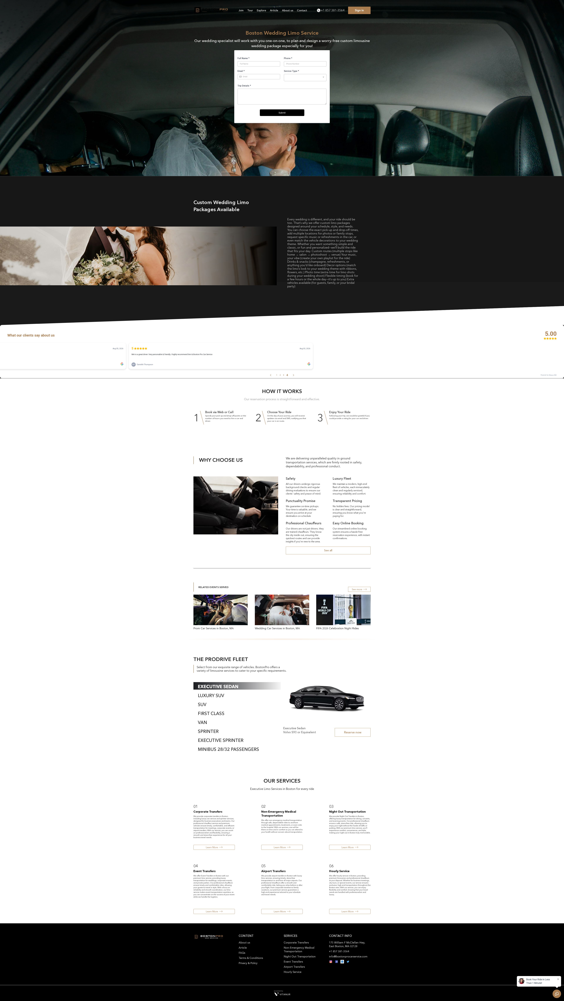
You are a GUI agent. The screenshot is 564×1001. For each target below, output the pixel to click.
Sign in (359, 10)
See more (357, 589)
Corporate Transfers (296, 942)
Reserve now (352, 732)
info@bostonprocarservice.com (348, 956)
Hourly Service (292, 972)
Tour (250, 10)
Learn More (212, 847)
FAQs (242, 952)
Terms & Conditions (251, 958)
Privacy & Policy (248, 963)
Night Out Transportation (300, 956)
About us (287, 10)
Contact (302, 10)
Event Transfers (293, 961)
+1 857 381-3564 (333, 10)
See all (328, 550)
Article (274, 10)
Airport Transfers (294, 966)
